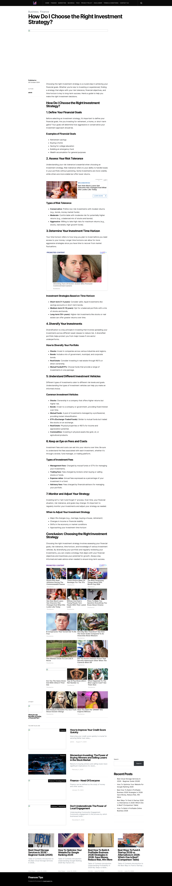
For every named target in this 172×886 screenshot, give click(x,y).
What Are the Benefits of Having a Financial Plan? (34, 716)
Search (116, 759)
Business (71, 3)
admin (30, 92)
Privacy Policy (86, 3)
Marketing (62, 3)
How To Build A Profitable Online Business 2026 (129, 809)
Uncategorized (60, 781)
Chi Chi (90, 871)
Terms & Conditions (111, 3)
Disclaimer (98, 3)
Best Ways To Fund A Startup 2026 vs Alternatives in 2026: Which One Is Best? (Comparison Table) (130, 802)
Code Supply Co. (47, 881)
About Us (49, 9)
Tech (78, 3)
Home (47, 3)
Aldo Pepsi (31, 871)
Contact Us (124, 3)
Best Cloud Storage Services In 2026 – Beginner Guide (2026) (128, 780)
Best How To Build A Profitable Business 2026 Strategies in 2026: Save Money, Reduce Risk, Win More (130, 793)
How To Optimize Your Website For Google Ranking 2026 (130, 785)
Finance (54, 3)
